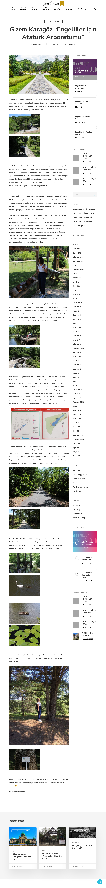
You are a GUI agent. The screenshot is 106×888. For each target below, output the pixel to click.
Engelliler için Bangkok (81, 226)
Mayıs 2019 (77, 311)
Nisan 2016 (77, 410)
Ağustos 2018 (78, 344)
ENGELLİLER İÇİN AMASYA (83, 222)
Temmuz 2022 (78, 270)
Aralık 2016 (77, 385)
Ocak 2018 (77, 356)
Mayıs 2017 (77, 373)
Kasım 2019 (77, 303)
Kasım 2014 (77, 443)
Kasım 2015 (77, 427)
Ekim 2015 (77, 431)
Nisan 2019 (77, 315)
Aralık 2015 (77, 423)
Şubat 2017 (77, 381)
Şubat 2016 (77, 414)
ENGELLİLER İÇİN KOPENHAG (84, 213)
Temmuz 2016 (78, 402)
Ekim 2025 (77, 249)
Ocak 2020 (77, 294)
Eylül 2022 (76, 265)
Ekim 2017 (77, 365)
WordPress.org (79, 518)
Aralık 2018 (77, 332)
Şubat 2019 (77, 323)
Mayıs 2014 (77, 452)
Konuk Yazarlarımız (68, 8)
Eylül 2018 (76, 340)
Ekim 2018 (77, 336)
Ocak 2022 (77, 278)
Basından (79, 9)
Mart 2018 (77, 352)
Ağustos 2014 (78, 448)
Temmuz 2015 (78, 439)
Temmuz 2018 (78, 348)
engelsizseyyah (38, 44)
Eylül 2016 (76, 394)
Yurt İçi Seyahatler (56, 8)
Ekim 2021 (77, 286)
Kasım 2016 (77, 390)
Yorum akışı (77, 514)
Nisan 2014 (77, 456)
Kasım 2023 (77, 253)
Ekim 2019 (77, 307)
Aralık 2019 (77, 299)
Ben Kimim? (13, 8)
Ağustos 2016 (78, 398)
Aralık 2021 (77, 282)
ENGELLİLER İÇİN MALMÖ (82, 217)
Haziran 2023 (78, 261)
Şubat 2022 (77, 274)
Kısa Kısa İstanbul (35, 8)
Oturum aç (77, 505)
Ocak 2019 (77, 328)
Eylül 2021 (76, 290)
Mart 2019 (77, 319)
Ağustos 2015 (78, 435)
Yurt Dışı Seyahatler (45, 8)
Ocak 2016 (77, 419)
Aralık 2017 (77, 361)
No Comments (69, 44)
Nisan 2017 (77, 377)
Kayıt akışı (76, 510)
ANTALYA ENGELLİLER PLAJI (84, 209)
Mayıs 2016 (77, 406)
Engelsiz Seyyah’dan (23, 8)
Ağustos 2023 (78, 257)
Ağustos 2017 (78, 369)
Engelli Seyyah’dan (80, 475)
